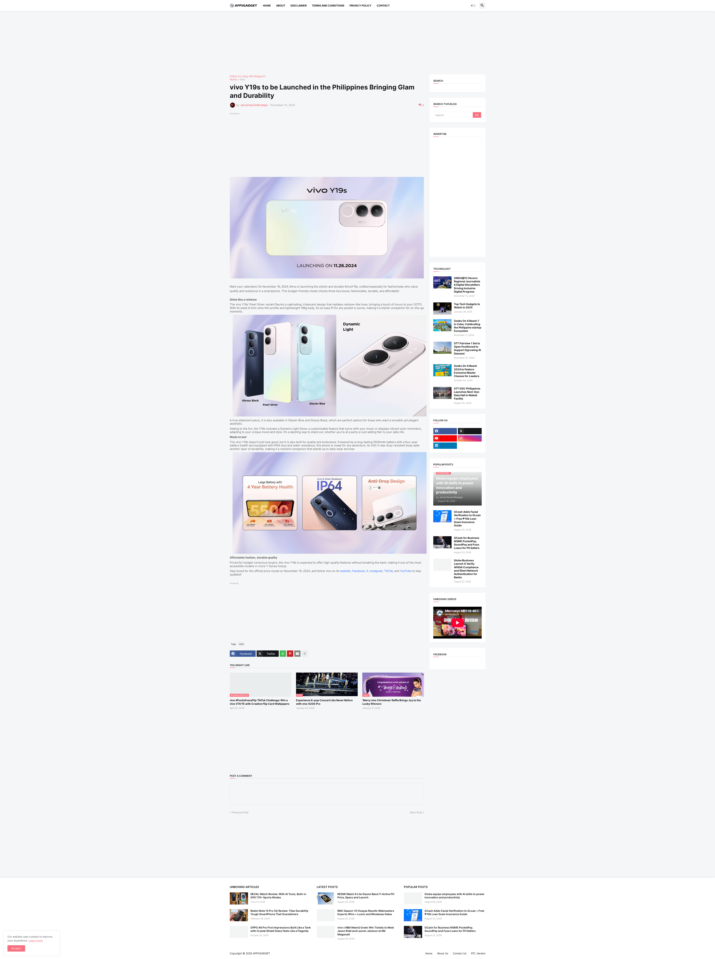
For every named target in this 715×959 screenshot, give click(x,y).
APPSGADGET (261, 953)
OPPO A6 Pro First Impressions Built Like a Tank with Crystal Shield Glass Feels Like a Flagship (280, 929)
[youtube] (445, 438)
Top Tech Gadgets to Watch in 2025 (467, 305)
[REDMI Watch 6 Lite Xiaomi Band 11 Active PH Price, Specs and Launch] (326, 898)
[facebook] (445, 431)
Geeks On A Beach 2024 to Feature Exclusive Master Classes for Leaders (466, 371)
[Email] (297, 653)
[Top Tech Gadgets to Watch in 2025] (442, 308)
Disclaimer (298, 5)
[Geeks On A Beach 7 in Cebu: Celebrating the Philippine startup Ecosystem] (442, 325)
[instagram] (470, 438)
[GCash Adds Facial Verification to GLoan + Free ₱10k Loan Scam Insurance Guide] (442, 516)
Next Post (416, 812)
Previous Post (240, 812)
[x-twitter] (470, 431)
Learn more (35, 940)
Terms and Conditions (328, 5)
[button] (473, 5)
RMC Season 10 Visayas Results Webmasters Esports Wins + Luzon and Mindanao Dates (365, 912)
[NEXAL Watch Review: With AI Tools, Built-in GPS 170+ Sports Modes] (239, 898)
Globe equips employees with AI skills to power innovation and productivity (454, 895)
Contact (383, 5)
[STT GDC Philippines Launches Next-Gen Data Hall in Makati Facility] (442, 393)
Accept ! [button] (16, 948)
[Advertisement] (341, 43)
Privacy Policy (360, 5)
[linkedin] (445, 445)
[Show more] (304, 653)
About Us (442, 953)
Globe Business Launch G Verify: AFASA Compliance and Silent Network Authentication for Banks (466, 569)
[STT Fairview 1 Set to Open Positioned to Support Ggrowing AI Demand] (442, 348)
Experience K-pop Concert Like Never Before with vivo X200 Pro (324, 702)
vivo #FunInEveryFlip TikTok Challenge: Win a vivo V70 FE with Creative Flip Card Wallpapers (259, 702)
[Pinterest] (290, 653)
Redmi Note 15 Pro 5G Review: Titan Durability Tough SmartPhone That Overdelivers (279, 912)
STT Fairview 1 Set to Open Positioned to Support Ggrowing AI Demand (467, 348)
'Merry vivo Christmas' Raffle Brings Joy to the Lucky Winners (391, 702)
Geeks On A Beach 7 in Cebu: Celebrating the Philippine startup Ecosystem (467, 326)
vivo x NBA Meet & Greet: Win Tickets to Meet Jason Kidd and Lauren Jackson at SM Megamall (365, 931)
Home (267, 5)
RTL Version (478, 953)
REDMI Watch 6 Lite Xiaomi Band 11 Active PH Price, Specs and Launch (365, 895)
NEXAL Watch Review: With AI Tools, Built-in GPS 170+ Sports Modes (278, 895)
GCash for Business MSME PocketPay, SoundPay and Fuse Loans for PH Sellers (466, 543)
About (280, 5)
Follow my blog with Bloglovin (247, 76)
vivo (242, 79)
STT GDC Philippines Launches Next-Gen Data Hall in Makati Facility (467, 393)
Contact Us (459, 953)
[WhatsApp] (283, 653)
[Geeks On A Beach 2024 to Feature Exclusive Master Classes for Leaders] (442, 370)
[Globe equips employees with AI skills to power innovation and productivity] (413, 898)
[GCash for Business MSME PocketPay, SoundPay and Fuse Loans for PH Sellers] (442, 542)
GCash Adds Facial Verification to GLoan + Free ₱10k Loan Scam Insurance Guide (467, 518)
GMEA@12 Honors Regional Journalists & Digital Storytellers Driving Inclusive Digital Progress (467, 284)
